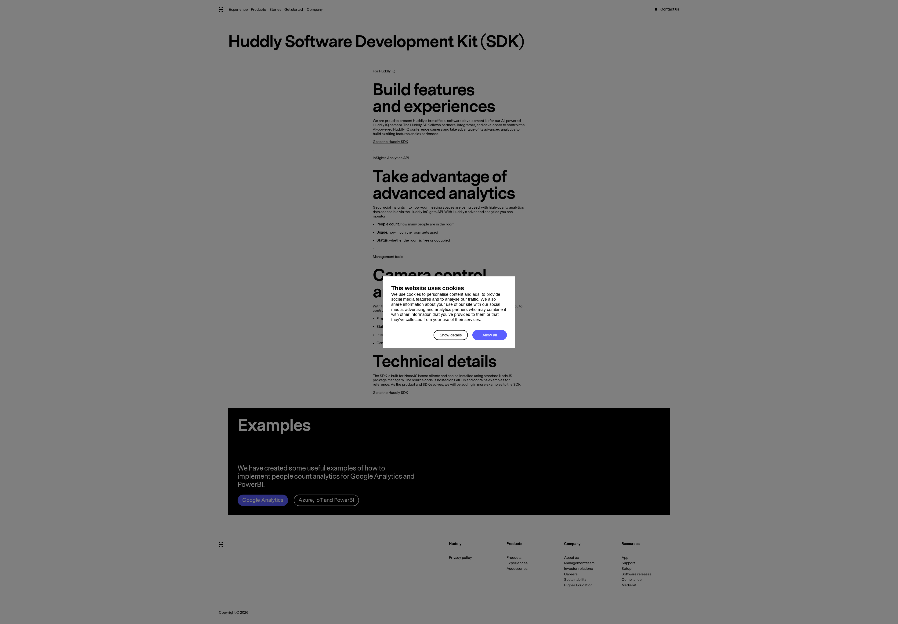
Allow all (489, 335)
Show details (451, 335)
